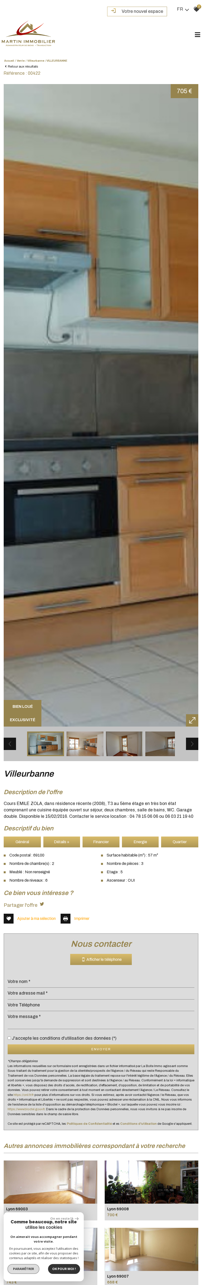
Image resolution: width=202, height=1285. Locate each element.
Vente (21, 60)
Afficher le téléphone (103, 959)
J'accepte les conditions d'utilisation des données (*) (64, 1038)
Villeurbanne (35, 60)
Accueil (9, 60)
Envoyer (101, 1049)
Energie (140, 842)
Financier (101, 842)
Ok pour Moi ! (64, 1269)
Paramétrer (23, 1269)
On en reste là (61, 1218)
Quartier (180, 842)
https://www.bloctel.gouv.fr (26, 1109)
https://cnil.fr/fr (24, 1095)
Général (22, 842)
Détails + (61, 842)
